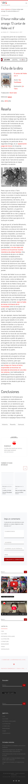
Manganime (5, 644)
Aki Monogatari (10, 773)
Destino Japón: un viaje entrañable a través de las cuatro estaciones (13, 758)
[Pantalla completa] (25, 614)
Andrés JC (5, 32)
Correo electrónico (13, 548)
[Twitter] (13, 781)
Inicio (2, 9)
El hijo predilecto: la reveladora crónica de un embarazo (13, 746)
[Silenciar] (23, 614)
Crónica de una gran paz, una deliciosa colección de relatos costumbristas (12, 750)
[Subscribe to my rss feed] (8, 781)
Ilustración (5, 639)
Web (6, 554)
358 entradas (8, 452)
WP (9, 776)
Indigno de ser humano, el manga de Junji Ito (13, 763)
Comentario (10, 531)
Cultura (4, 634)
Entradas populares (8, 636)
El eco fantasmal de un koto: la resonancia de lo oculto (13, 754)
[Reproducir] (2, 614)
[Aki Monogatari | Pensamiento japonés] (4, 2)
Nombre (8, 542)
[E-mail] (11, 781)
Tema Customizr (21, 776)
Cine (2, 631)
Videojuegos (5, 649)
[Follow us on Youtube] (19, 781)
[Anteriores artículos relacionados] (21, 468)
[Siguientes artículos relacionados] (25, 468)
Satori (10, 97)
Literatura (8, 9)
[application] (14, 608)
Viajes (3, 646)
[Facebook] (16, 781)
